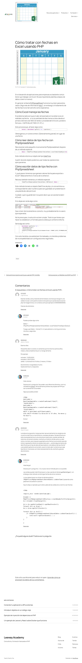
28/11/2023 (26, 315)
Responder (23, 309)
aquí (40, 105)
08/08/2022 (24, 340)
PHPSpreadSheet (36, 103)
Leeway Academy (14, 637)
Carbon (33, 386)
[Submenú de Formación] (77, 12)
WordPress (75, 658)
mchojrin (23, 87)
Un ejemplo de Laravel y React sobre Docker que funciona (25, 620)
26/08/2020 (24, 428)
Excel (17, 258)
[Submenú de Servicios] (77, 16)
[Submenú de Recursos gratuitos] (59, 12)
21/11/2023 (23, 293)
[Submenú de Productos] (68, 12)
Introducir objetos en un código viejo (17, 610)
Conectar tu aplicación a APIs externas (18, 605)
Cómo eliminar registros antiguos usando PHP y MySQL (23, 275)
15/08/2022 (26, 375)
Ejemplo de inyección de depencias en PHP (20, 615)
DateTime (47, 156)
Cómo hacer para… (31, 87)
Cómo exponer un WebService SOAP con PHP (62, 275)
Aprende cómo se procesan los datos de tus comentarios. (37, 578)
